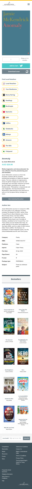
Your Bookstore (11, 89)
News (3, 459)
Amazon (9, 140)
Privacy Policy (19, 458)
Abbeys (8, 134)
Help (3, 480)
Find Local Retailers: (9, 79)
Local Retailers (11, 84)
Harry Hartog (10, 95)
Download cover (14, 71)
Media (3, 451)
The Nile (8, 146)
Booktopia (9, 106)
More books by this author (16, 199)
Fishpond (9, 151)
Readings (9, 100)
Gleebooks (9, 129)
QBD (7, 117)
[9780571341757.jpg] (16, 32)
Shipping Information (7, 474)
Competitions (5, 446)
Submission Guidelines (22, 446)
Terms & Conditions (21, 455)
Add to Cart (14, 66)
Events (4, 456)
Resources (4, 454)
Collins (8, 123)
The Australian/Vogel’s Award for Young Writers (21, 462)
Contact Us (19, 449)
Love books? (6, 438)
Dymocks (9, 112)
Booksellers (5, 449)
